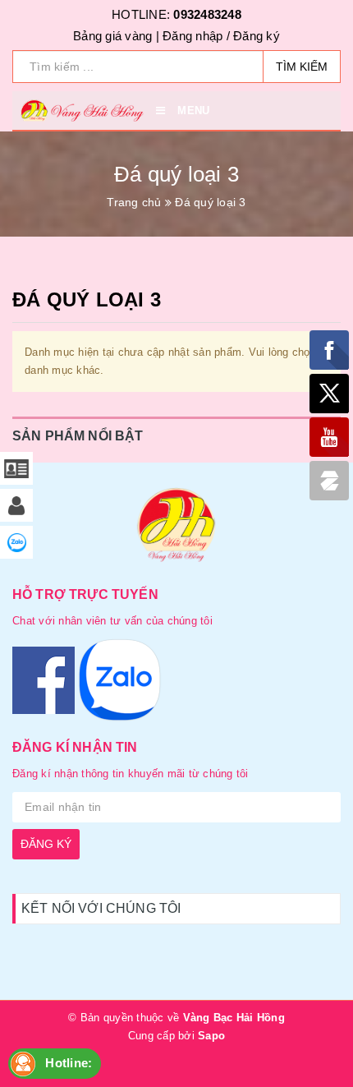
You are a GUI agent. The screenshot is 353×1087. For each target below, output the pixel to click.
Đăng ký (256, 36)
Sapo (211, 1035)
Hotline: (68, 1063)
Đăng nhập (192, 36)
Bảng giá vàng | (116, 36)
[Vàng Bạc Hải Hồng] (176, 528)
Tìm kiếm (302, 66)
